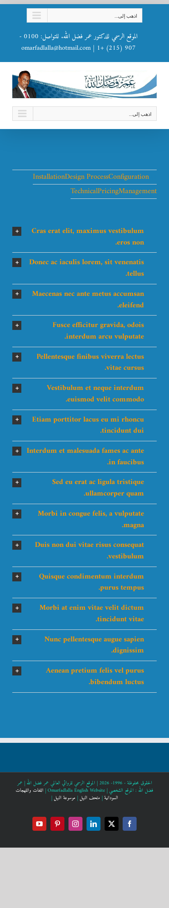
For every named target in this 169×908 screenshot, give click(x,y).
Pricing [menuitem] (108, 191)
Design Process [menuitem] (86, 177)
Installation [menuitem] (49, 177)
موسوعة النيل (64, 798)
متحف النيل (90, 798)
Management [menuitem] (138, 191)
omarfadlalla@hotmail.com (56, 48)
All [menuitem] (153, 177)
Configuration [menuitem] (128, 177)
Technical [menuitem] (84, 191)
